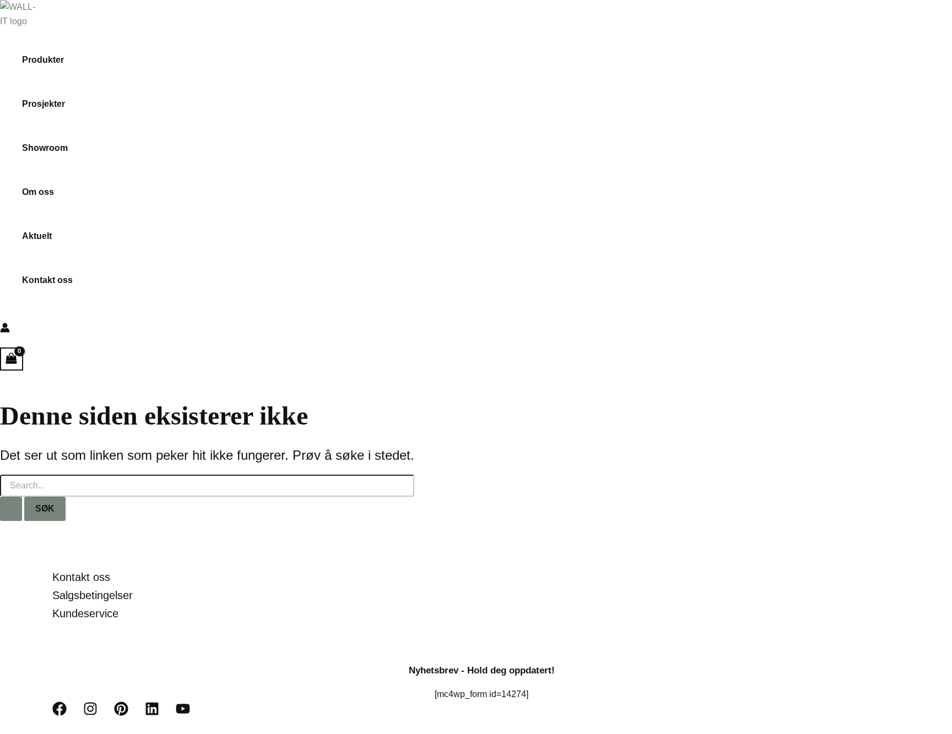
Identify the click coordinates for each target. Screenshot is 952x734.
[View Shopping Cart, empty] (11, 358)
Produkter (43, 59)
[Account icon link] (5, 330)
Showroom (45, 148)
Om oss (38, 192)
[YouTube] (183, 712)
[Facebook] (59, 712)
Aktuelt (37, 236)
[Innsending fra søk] (11, 509)
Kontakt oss (47, 280)
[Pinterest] (121, 712)
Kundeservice (85, 613)
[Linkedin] (152, 712)
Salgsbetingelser (92, 595)
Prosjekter (43, 103)
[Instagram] (90, 712)
